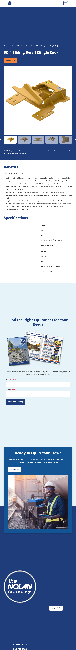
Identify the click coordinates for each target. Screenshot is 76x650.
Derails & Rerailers (18, 46)
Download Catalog (15, 401)
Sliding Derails (31, 46)
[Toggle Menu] (65, 3)
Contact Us (10, 60)
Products (7, 46)
